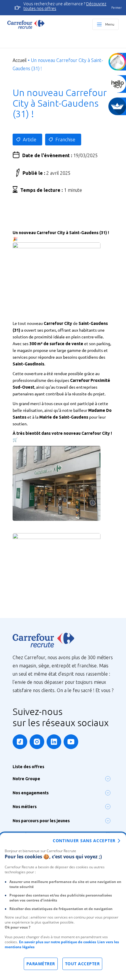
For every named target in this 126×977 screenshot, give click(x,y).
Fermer (116, 7)
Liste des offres (28, 766)
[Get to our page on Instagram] (37, 741)
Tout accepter (82, 963)
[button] (107, 778)
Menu (109, 24)
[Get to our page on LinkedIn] (54, 741)
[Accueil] (26, 24)
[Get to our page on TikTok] (20, 741)
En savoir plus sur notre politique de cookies (57, 941)
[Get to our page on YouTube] (71, 741)
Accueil (20, 60)
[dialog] (63, 905)
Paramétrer (40, 963)
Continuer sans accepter (84, 840)
